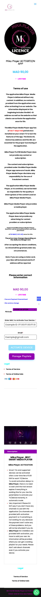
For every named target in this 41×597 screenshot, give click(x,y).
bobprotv (19, 418)
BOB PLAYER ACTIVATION (23, 390)
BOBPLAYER (7, 412)
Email (25, 333)
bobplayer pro (12, 418)
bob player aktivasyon (10, 403)
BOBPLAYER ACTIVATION (17, 412)
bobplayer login (25, 415)
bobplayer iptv (16, 415)
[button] (36, 592)
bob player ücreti (28, 409)
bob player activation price (27, 400)
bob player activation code (25, 396)
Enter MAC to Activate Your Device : (21, 320)
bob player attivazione (23, 403)
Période (8, 311)
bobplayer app (8, 415)
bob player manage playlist (25, 406)
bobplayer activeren (29, 412)
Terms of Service (13, 369)
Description (12, 451)
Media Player (29, 228)
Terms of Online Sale (14, 374)
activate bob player (24, 393)
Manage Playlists (21, 356)
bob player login (12, 406)
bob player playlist (19, 409)
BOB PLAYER (33, 393)
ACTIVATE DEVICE (22, 347)
